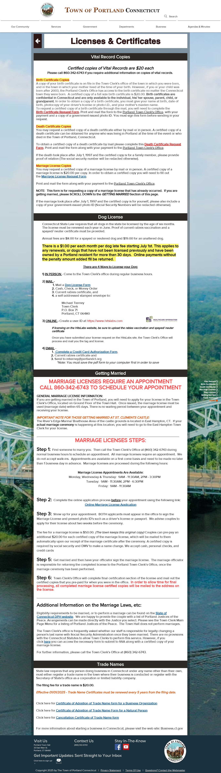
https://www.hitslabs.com (104, 321)
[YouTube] (126, 747)
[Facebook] (118, 747)
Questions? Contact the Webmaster (165, 770)
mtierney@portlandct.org (83, 359)
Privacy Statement (111, 770)
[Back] (38, 41)
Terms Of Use (133, 770)
